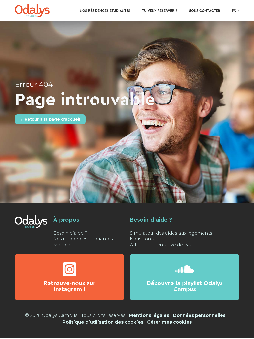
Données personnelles (199, 315)
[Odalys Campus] (32, 10)
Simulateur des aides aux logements (171, 233)
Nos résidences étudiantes (105, 11)
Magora (61, 245)
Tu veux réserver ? (159, 11)
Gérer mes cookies (169, 322)
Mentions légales (149, 315)
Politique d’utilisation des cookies (103, 322)
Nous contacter (204, 11)
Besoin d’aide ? (70, 233)
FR (234, 10)
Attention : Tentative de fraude (164, 245)
